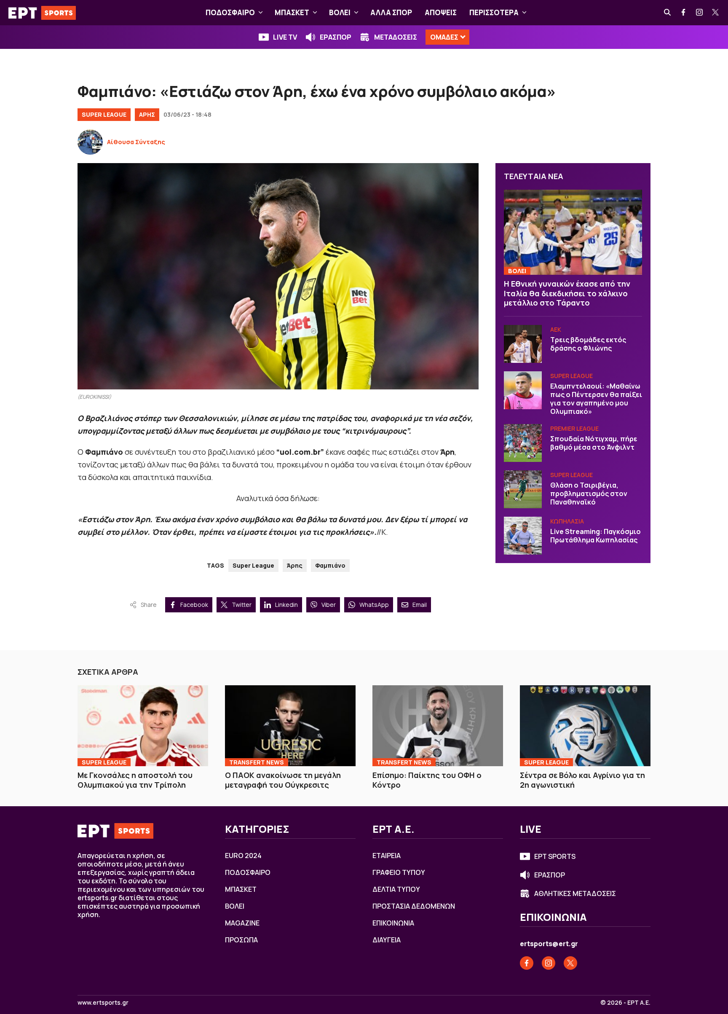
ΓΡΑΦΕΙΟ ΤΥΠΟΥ (398, 872)
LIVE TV (285, 37)
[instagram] (700, 12)
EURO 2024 (243, 855)
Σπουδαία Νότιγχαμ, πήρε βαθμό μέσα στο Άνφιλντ (593, 443)
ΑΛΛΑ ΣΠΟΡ (391, 12)
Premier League (574, 428)
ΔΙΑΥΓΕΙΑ (386, 939)
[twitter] (716, 12)
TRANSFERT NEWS (256, 762)
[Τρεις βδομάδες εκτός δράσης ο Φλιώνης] (523, 344)
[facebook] (684, 12)
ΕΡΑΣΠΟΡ (335, 37)
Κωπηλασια (567, 521)
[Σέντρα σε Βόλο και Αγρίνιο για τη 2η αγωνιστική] (585, 725)
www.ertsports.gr (103, 1003)
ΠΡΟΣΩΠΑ (241, 939)
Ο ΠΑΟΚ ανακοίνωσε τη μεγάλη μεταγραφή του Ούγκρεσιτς (283, 780)
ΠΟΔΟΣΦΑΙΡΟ (230, 12)
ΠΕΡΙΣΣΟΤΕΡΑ (494, 12)
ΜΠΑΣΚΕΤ (292, 12)
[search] (668, 12)
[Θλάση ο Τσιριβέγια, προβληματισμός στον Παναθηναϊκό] (523, 489)
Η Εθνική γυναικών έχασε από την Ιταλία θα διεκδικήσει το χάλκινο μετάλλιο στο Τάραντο (567, 293)
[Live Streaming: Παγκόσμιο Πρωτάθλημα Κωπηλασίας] (523, 536)
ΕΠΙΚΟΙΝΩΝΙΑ (393, 923)
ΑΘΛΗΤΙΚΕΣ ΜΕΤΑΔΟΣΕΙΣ (575, 893)
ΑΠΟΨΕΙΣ (441, 12)
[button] (260, 12)
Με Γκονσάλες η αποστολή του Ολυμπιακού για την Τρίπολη (135, 780)
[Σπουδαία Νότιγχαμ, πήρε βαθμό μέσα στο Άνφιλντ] (523, 443)
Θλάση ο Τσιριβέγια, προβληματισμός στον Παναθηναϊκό (588, 493)
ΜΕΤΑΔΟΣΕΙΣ (395, 37)
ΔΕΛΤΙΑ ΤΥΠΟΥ (396, 889)
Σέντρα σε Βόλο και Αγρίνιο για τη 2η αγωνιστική (582, 780)
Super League (104, 114)
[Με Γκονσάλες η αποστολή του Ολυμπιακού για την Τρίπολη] (143, 725)
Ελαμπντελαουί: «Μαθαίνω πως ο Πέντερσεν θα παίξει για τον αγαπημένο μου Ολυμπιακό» (596, 398)
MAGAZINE (242, 923)
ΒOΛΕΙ (340, 12)
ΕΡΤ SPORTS (554, 856)
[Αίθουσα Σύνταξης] (90, 142)
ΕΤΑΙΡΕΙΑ (386, 855)
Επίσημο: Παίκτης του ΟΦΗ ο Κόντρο (427, 780)
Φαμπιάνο (330, 565)
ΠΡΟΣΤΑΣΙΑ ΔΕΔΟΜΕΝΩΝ (413, 906)
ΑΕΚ (555, 329)
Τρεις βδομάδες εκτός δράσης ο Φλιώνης (588, 344)
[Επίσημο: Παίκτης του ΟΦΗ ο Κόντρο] (437, 725)
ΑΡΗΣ (147, 114)
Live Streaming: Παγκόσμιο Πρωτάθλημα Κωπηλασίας (595, 536)
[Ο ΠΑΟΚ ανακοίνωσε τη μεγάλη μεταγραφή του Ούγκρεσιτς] (290, 725)
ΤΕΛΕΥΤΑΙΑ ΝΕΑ (533, 176)
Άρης (294, 565)
